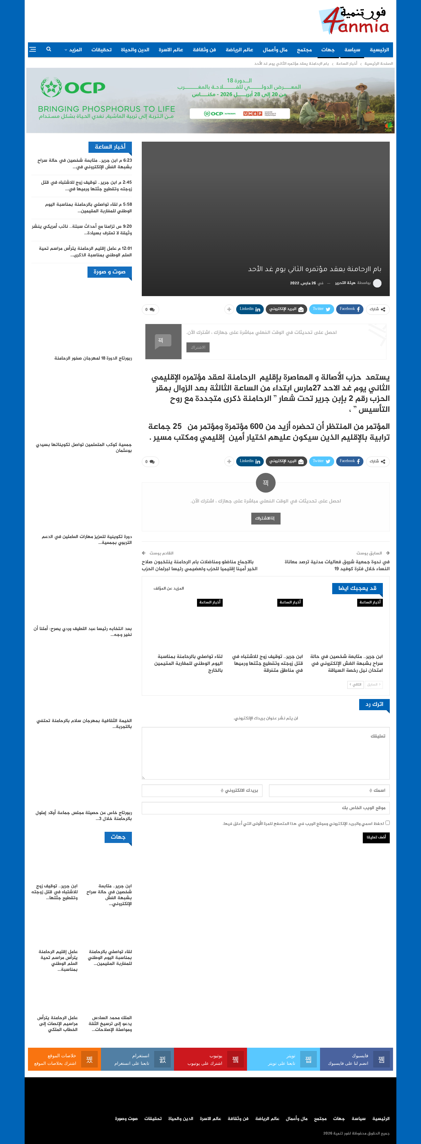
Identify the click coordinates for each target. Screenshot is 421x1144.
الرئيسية (379, 50)
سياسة (352, 50)
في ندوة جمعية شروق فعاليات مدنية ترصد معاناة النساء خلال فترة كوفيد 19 (337, 565)
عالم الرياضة (239, 50)
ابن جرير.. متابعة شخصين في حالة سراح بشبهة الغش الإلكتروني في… (84, 164)
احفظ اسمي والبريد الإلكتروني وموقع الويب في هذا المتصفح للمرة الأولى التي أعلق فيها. (303, 824)
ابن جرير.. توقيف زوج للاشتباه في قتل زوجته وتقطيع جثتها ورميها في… (86, 186)
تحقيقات (101, 50)
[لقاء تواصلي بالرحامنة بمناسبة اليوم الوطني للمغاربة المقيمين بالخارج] (186, 625)
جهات (328, 50)
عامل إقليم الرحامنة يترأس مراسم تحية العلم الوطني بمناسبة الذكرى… (85, 252)
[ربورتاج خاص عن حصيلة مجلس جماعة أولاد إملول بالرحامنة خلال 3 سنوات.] (81, 771)
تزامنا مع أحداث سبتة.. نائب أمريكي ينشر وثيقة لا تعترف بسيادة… (82, 230)
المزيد (75, 50)
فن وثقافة (204, 50)
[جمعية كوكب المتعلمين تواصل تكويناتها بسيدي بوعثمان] (81, 403)
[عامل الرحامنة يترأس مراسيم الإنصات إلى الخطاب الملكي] (54, 995)
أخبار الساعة (370, 602)
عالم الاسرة (171, 50)
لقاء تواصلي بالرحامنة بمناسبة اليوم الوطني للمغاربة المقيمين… (88, 208)
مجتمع (304, 50)
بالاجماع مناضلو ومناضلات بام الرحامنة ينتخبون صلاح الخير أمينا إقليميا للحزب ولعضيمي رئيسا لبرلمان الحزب (200, 565)
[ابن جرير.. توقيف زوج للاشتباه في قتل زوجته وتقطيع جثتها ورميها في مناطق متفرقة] (266, 625)
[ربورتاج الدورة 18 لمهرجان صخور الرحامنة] (81, 317)
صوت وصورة (126, 1119)
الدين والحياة (135, 50)
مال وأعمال (275, 50)
